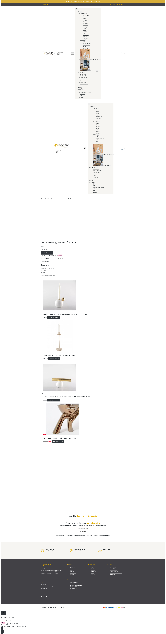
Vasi (56, 198)
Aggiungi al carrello (47, 252)
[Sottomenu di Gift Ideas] (85, 40)
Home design (51, 198)
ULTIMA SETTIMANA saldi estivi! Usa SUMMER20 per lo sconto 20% (83, 1)
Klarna (56, 255)
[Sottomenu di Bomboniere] (84, 72)
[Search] (58, 54)
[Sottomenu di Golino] (81, 89)
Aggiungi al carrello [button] (53, 317)
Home (42, 198)
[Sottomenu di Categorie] (86, 13)
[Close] (3, 613)
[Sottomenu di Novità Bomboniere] (100, 59)
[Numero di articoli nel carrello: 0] (124, 53)
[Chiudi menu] (76, 9)
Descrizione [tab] (46, 261)
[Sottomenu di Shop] (81, 12)
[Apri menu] (72, 53)
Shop (46, 198)
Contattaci (45, 4)
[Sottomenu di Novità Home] (97, 71)
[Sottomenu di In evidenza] (86, 27)
